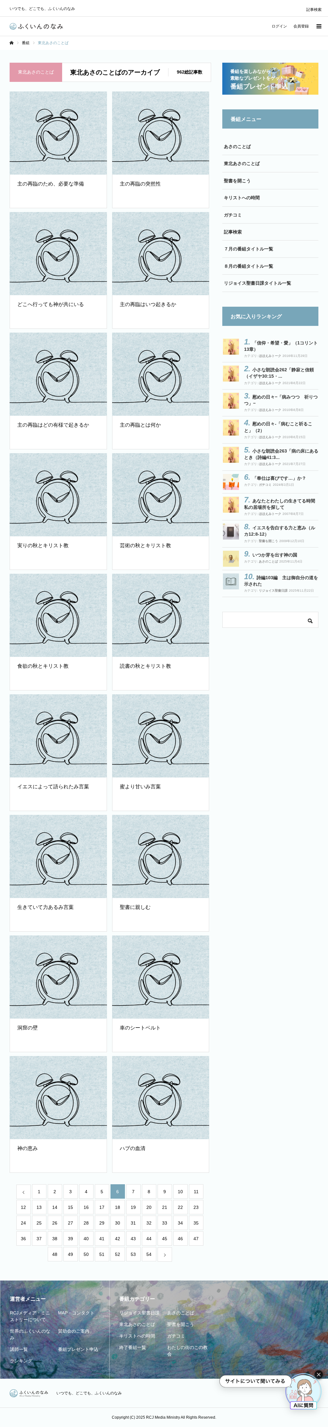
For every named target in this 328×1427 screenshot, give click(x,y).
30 (117, 1223)
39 (70, 1238)
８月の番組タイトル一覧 (248, 266)
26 (54, 1223)
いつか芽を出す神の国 (274, 554)
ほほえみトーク (270, 356)
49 (70, 1254)
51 (101, 1254)
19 (133, 1207)
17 (101, 1207)
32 (149, 1223)
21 (164, 1207)
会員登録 (301, 26)
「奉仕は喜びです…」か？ (279, 478)
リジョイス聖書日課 (273, 590)
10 (180, 1191)
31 (133, 1223)
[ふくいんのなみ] (36, 26)
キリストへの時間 (242, 197)
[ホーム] (11, 43)
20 (149, 1207)
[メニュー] (318, 26)
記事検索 (314, 9)
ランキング (21, 1360)
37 (39, 1238)
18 (117, 1207)
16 (86, 1207)
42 (117, 1238)
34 (180, 1223)
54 (149, 1254)
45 (164, 1238)
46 (180, 1238)
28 (86, 1223)
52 (117, 1254)
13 (39, 1207)
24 (23, 1223)
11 (196, 1191)
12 (23, 1207)
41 (101, 1238)
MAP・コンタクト (76, 1312)
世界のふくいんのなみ (30, 1334)
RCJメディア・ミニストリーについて (30, 1316)
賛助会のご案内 (73, 1331)
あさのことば (237, 146)
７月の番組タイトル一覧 (248, 248)
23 (196, 1207)
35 (196, 1223)
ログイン (279, 26)
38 (54, 1238)
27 (70, 1223)
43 (133, 1238)
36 (23, 1238)
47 (196, 1238)
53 (133, 1254)
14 (54, 1207)
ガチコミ (233, 214)
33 (164, 1223)
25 (39, 1223)
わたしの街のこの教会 (187, 1351)
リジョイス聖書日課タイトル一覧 (257, 283)
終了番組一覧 (132, 1347)
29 (101, 1223)
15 (70, 1207)
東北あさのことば (242, 163)
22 (180, 1207)
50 (86, 1254)
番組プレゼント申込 (78, 1349)
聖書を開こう (237, 180)
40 (86, 1238)
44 (149, 1238)
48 (54, 1254)
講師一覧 (19, 1349)
